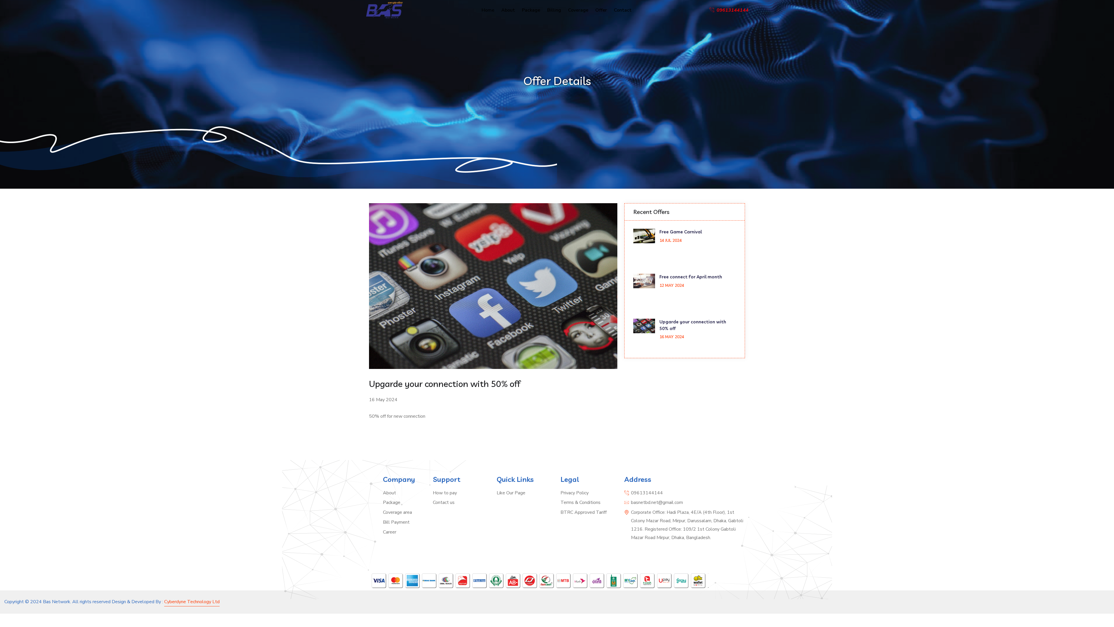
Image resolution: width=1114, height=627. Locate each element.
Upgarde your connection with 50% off (692, 325)
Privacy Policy (574, 493)
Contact (623, 10)
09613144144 (647, 493)
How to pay (445, 493)
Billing (554, 10)
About (508, 10)
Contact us (444, 502)
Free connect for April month (690, 277)
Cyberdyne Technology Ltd (192, 602)
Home (488, 10)
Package (531, 10)
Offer (601, 10)
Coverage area (397, 512)
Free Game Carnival (680, 232)
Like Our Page (511, 493)
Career (389, 532)
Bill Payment (396, 522)
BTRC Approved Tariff (583, 512)
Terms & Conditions (580, 502)
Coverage (578, 10)
